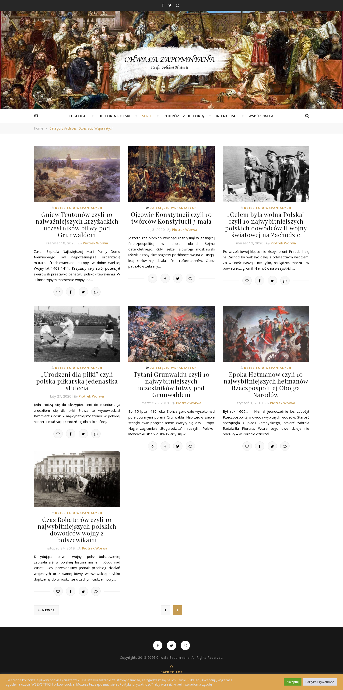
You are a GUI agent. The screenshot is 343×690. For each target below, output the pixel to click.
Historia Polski (114, 115)
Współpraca (261, 115)
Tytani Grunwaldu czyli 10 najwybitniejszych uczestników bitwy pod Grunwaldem (171, 384)
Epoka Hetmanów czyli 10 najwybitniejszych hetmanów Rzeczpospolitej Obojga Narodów (266, 384)
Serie (147, 115)
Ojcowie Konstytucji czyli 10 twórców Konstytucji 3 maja (171, 217)
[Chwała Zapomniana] (171, 65)
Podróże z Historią (184, 115)
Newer (48, 610)
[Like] (58, 291)
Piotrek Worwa (95, 243)
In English (226, 115)
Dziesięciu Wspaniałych (78, 208)
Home (38, 128)
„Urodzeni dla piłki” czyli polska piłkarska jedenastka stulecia (77, 381)
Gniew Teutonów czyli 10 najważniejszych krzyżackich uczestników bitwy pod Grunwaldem (77, 224)
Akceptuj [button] (293, 682)
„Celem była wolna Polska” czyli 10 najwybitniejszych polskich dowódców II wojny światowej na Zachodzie (266, 224)
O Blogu (78, 115)
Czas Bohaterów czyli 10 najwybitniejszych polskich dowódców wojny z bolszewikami (77, 529)
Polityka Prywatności (319, 682)
